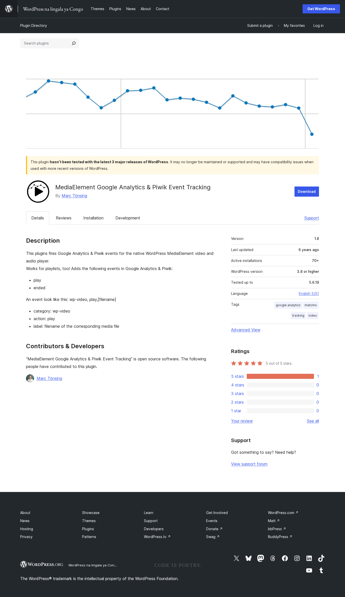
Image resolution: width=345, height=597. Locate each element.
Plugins (88, 529)
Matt (274, 521)
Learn (148, 512)
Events (211, 521)
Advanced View (245, 329)
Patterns (89, 536)
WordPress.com (283, 512)
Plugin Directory (33, 25)
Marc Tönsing (74, 195)
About (25, 512)
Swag (213, 536)
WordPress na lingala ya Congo (93, 565)
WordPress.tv (157, 536)
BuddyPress (280, 536)
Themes (89, 521)
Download (307, 191)
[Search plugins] (74, 43)
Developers (154, 529)
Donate (214, 529)
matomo (311, 305)
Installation (93, 217)
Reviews (63, 217)
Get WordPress (321, 9)
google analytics (288, 305)
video (312, 315)
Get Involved (217, 512)
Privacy (26, 536)
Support (311, 217)
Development (127, 217)
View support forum (249, 463)
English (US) (309, 293)
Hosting (26, 529)
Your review (242, 420)
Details (37, 217)
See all (313, 420)
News (25, 521)
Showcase (91, 512)
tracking (298, 315)
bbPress (277, 529)
